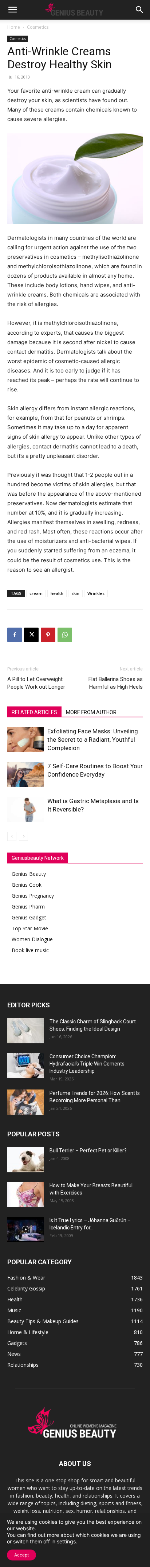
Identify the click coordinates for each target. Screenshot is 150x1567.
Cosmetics (37, 27)
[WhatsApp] (65, 635)
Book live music (30, 950)
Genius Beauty (29, 873)
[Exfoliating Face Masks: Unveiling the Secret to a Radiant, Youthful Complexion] (25, 739)
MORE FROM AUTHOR (91, 712)
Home (13, 27)
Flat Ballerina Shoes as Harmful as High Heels (115, 683)
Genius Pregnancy (33, 895)
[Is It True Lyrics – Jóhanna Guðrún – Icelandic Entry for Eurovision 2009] (25, 1229)
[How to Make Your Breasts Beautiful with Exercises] (25, 1194)
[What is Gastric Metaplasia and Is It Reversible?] (25, 809)
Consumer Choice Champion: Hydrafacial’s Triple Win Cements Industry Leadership (87, 1064)
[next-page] (23, 836)
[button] (12, 10)
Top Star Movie (30, 928)
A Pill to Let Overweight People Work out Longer (36, 683)
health (57, 593)
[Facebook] (14, 635)
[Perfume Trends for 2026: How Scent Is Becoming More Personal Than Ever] (25, 1102)
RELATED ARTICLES (34, 712)
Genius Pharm (28, 906)
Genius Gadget (29, 917)
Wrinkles (95, 593)
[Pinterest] (48, 635)
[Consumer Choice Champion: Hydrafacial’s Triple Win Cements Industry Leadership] (25, 1065)
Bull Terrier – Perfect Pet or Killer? (88, 1150)
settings (66, 1541)
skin (75, 593)
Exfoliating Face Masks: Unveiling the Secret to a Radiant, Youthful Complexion (92, 740)
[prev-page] (11, 836)
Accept (21, 1555)
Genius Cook (27, 884)
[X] (31, 635)
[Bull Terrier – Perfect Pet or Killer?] (25, 1159)
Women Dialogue (32, 939)
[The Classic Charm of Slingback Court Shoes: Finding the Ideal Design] (25, 1030)
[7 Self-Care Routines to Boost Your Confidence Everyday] (25, 774)
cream (36, 593)
